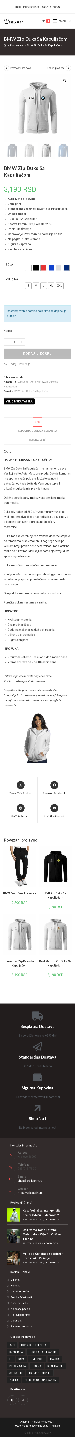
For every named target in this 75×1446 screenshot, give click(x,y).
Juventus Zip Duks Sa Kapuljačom (20, 963)
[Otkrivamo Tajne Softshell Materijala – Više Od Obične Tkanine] (13, 1236)
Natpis (8, 330)
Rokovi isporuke (20, 1314)
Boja (9, 264)
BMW (17, 391)
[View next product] (68, 68)
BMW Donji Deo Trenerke (19, 893)
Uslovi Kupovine (20, 1291)
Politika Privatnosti (21, 1297)
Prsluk (36, 1366)
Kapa (21, 1359)
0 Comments (52, 1220)
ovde (49, 676)
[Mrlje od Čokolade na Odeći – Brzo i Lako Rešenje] (13, 1258)
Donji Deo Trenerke (34, 1345)
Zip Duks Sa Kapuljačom (36, 391)
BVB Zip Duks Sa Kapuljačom (55, 895)
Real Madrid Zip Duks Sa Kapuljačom (55, 963)
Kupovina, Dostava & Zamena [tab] (37, 430)
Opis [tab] (37, 421)
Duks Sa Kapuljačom (42, 1352)
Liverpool (37, 1359)
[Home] (5, 45)
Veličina (12, 279)
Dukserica (16, 1352)
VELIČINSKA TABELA (19, 401)
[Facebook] (12, 1400)
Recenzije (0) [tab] (37, 439)
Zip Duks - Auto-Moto (30, 381)
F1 (10, 1359)
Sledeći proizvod (56, 68)
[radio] (28, 268)
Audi (12, 1345)
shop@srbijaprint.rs (30, 1180)
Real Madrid (55, 1366)
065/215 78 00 (50, 6)
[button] (17, 364)
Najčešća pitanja (20, 1308)
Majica (54, 1359)
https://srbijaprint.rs (30, 1192)
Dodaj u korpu (37, 353)
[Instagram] (23, 1400)
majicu (34, 497)
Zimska (13, 1380)
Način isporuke (19, 1303)
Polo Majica (17, 1366)
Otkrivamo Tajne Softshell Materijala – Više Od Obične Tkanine (42, 1234)
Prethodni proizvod (20, 68)
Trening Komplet (40, 1373)
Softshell (16, 1373)
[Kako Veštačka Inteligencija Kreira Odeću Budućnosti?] (13, 1215)
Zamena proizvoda (22, 1326)
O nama (15, 1279)
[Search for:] (68, 21)
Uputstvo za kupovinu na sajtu (31, 1425)
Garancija (16, 1320)
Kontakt (15, 1285)
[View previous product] (6, 68)
